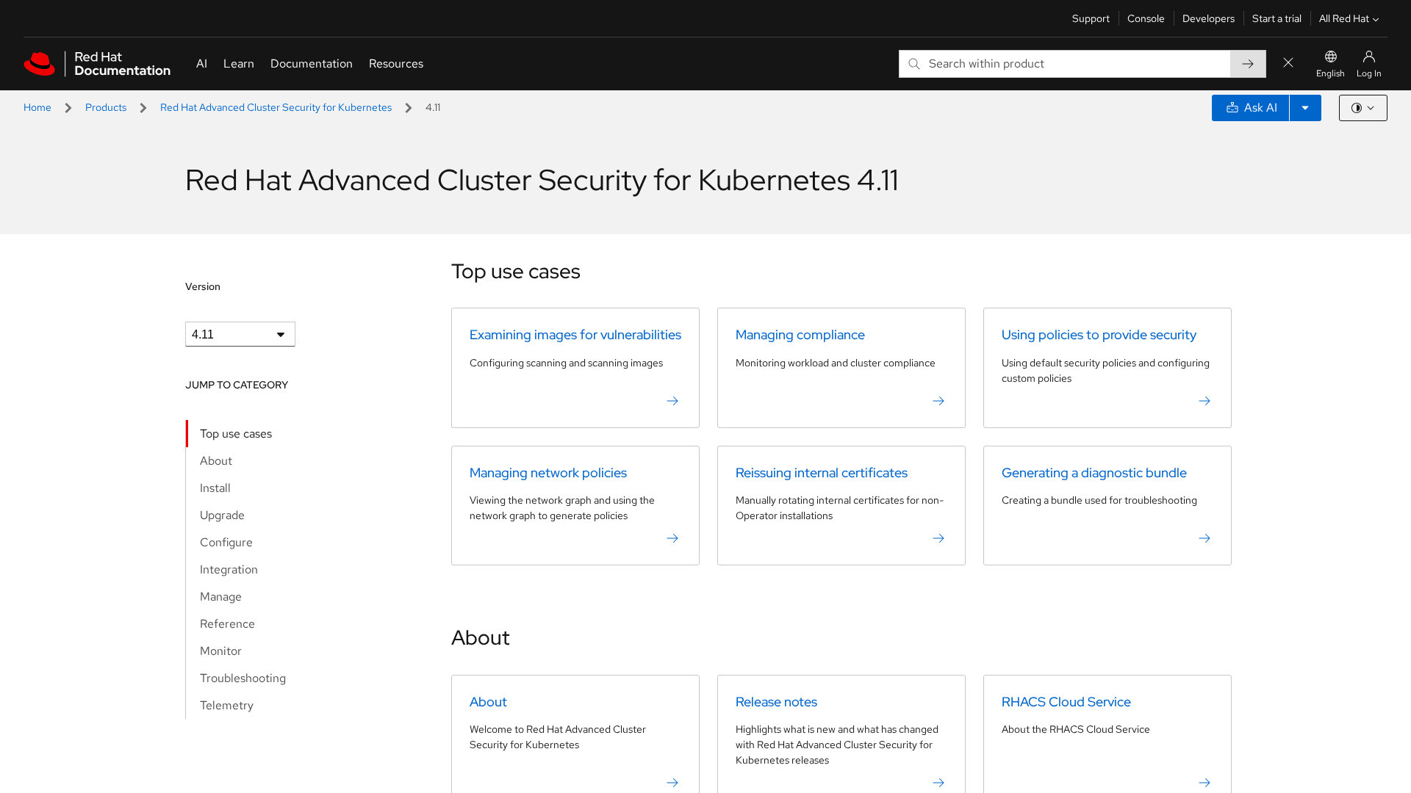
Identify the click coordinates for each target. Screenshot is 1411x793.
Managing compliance (800, 334)
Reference (227, 623)
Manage (221, 596)
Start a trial (1277, 18)
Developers (1208, 18)
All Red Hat (1344, 18)
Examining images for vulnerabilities (575, 334)
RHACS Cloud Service (1066, 701)
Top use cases (236, 433)
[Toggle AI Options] (1305, 108)
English (1330, 73)
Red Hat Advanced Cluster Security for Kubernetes (276, 107)
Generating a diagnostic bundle (1094, 472)
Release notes (776, 701)
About (216, 460)
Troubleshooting (243, 678)
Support (1091, 18)
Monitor (221, 651)
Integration (229, 569)
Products (105, 107)
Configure (226, 542)
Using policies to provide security (1099, 334)
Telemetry (227, 705)
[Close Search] (1288, 63)
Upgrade (222, 515)
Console (1146, 18)
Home (37, 107)
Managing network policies (548, 472)
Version (202, 286)
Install (215, 488)
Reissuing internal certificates (822, 472)
